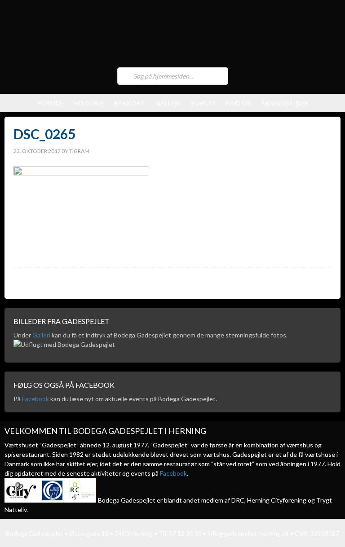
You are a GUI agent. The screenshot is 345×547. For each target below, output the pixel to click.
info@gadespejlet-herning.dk (248, 533)
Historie (89, 103)
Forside (50, 103)
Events (203, 103)
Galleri (168, 103)
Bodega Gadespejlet (172, 36)
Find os (238, 103)
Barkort (129, 103)
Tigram (79, 151)
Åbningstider (284, 103)
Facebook (35, 399)
